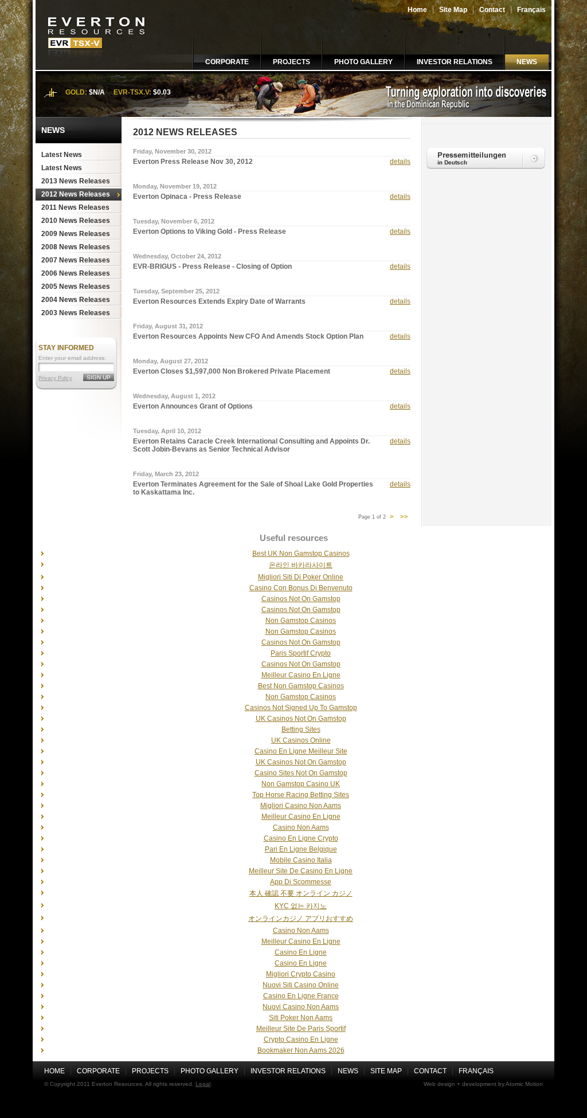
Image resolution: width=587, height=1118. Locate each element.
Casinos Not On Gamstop (301, 599)
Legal (202, 1084)
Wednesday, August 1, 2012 (174, 396)
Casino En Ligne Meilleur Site (301, 751)
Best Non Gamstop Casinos (301, 686)
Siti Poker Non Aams (300, 1018)
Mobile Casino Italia (301, 860)
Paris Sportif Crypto (301, 653)
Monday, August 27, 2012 (170, 361)
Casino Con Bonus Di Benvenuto (301, 588)
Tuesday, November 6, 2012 (173, 221)
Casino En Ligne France (301, 996)
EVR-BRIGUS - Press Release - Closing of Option (212, 266)
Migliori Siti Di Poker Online (300, 577)
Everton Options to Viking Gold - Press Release (209, 231)
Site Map (453, 10)
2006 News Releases (75, 273)
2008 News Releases (75, 247)
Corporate (227, 62)
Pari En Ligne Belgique (301, 849)
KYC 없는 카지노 (301, 906)
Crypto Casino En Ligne (301, 1039)
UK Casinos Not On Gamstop (301, 719)
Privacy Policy (55, 378)
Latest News (61, 155)
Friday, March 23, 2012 (166, 473)
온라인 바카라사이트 (300, 565)
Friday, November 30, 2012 (172, 151)
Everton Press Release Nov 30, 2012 (193, 162)
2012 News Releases (75, 194)
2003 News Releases (75, 313)
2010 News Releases (75, 221)
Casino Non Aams (301, 827)
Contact (492, 10)
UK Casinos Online (301, 740)
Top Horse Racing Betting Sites (300, 795)
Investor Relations (454, 62)
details (400, 162)
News (526, 62)
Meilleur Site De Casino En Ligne (301, 871)
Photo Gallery (363, 62)
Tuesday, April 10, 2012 (167, 430)
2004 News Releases (75, 300)
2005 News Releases (75, 287)
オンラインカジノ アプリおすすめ (300, 919)
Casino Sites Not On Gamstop (301, 773)
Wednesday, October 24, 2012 (177, 256)
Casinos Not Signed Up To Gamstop (301, 708)
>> (404, 516)
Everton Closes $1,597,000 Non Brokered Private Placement (231, 371)
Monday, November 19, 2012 (175, 186)
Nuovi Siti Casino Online (301, 985)
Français (531, 10)
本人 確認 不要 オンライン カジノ (301, 893)
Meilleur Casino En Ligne (301, 675)
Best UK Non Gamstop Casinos (301, 554)
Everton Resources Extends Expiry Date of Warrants (219, 301)
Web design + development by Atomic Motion (483, 1084)
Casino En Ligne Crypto (301, 838)
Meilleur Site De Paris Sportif (301, 1029)
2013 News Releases (75, 181)
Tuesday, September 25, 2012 (176, 291)
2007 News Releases (75, 260)
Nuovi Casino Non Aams (301, 1007)
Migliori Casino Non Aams (300, 806)
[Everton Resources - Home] (97, 68)
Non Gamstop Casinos (300, 621)
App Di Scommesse (300, 882)
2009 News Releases (75, 234)
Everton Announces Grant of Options (193, 406)
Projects (291, 62)
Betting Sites (300, 729)
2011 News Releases (75, 207)
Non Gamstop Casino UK (300, 784)
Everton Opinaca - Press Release (187, 197)
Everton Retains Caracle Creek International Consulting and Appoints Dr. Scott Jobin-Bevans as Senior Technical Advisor (251, 445)
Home (417, 10)
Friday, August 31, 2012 (168, 326)
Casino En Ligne (301, 952)
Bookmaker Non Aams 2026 (301, 1050)
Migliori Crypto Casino (300, 974)
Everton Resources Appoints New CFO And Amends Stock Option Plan (248, 336)
